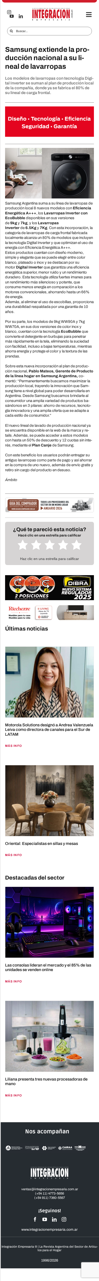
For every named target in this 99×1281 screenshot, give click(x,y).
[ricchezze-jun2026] (49, 607)
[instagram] (64, 1219)
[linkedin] (21, 16)
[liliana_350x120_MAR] (49, 108)
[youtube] (12, 16)
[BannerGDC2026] (49, 500)
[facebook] (35, 1219)
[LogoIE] (52, 10)
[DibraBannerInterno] (49, 577)
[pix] (49, 639)
